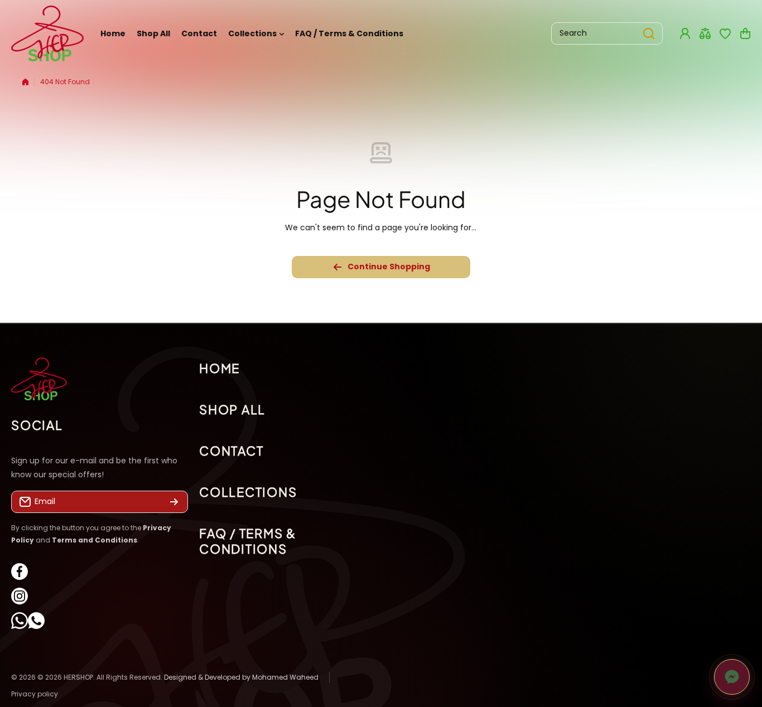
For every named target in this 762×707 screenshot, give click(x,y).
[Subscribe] (174, 502)
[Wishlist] (725, 33)
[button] (745, 33)
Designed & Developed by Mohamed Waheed (241, 677)
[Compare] (705, 33)
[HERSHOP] (47, 33)
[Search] (649, 33)
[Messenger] (732, 677)
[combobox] (607, 33)
